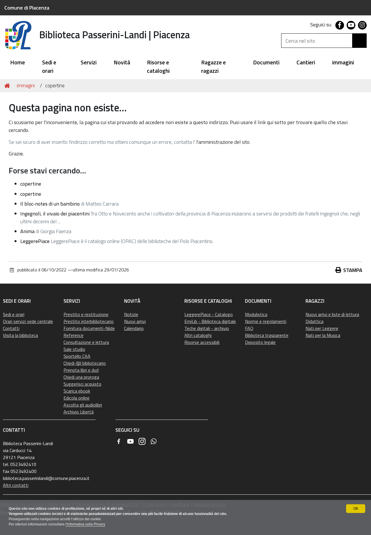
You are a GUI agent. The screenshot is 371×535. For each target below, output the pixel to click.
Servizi (89, 62)
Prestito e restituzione (85, 314)
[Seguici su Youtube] (130, 441)
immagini (343, 62)
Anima (27, 231)
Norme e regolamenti (265, 321)
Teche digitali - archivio (206, 328)
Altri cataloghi (198, 335)
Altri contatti (15, 485)
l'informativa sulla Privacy (85, 524)
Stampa (352, 270)
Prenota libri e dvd (81, 370)
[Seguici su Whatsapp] (153, 441)
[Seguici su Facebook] (118, 441)
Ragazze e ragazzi (213, 66)
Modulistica (256, 314)
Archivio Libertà (78, 411)
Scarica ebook (76, 390)
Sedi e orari (49, 66)
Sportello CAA (76, 356)
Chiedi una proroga (81, 376)
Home (17, 62)
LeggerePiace (35, 241)
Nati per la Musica (322, 335)
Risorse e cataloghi (158, 66)
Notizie (131, 314)
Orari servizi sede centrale (28, 321)
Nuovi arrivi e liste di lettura (332, 314)
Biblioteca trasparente (266, 335)
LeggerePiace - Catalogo (208, 314)
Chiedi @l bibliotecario (84, 363)
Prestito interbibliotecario (88, 321)
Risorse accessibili (201, 342)
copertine (30, 184)
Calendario (134, 328)
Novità (122, 62)
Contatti (11, 328)
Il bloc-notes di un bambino (50, 204)
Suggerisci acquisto (82, 383)
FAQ (249, 328)
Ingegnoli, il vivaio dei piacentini (55, 213)
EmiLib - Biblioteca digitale (210, 321)
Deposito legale (260, 342)
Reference (73, 335)
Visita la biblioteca (20, 335)
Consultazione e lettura (86, 342)
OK (355, 509)
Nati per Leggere (321, 328)
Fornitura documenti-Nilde (89, 328)
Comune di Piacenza (26, 8)
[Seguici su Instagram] (142, 441)
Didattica (314, 321)
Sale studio (74, 349)
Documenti (266, 62)
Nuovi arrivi (135, 321)
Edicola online (76, 397)
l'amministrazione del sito (223, 142)
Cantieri (306, 62)
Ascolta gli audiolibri (82, 404)
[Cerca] (359, 40)
